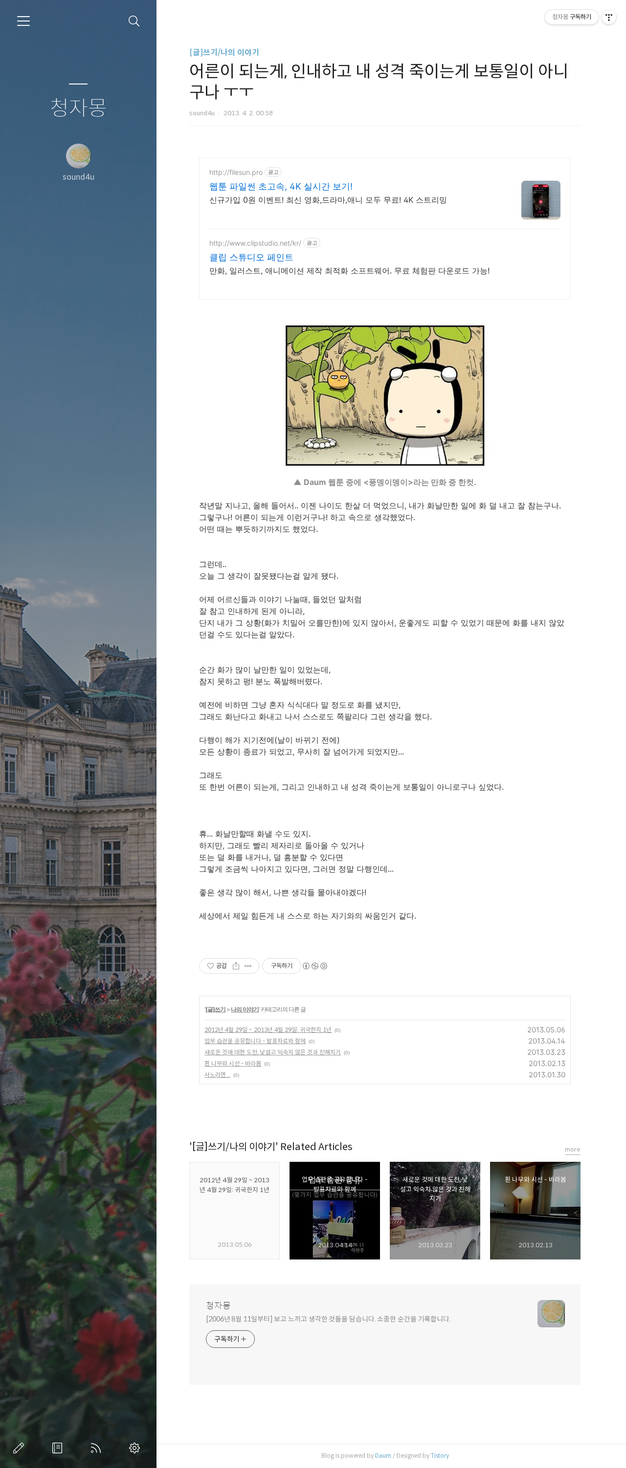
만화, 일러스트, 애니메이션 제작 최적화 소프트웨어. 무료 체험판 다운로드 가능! (349, 270)
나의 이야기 (245, 1009)
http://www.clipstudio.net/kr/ (255, 243)
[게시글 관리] (248, 966)
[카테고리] (23, 21)
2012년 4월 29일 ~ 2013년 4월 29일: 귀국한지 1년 (268, 1029)
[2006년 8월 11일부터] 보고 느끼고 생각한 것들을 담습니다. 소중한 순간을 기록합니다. (328, 1319)
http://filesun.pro (236, 172)
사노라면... (217, 1074)
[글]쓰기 (215, 1009)
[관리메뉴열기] (609, 17)
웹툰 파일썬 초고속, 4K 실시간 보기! (281, 186)
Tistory (440, 1455)
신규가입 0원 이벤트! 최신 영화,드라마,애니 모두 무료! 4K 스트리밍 (328, 200)
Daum (383, 1455)
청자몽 (78, 109)
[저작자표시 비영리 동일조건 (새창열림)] (314, 966)
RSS (98, 1448)
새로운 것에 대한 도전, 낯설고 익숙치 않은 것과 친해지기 (272, 1052)
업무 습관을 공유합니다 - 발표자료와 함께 (255, 1041)
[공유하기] (236, 966)
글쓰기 (20, 1448)
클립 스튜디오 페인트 (251, 257)
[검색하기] (134, 21)
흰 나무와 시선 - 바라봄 (232, 1063)
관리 (136, 1448)
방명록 (59, 1448)
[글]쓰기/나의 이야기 (224, 52)
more (573, 1149)
